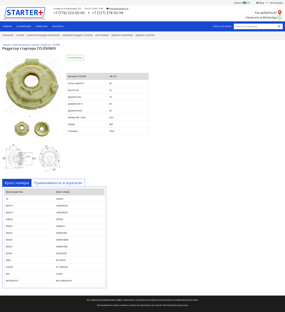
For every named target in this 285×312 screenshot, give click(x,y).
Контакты (57, 26)
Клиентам (41, 26)
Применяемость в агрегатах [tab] (58, 182)
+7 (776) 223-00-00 (69, 12)
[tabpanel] (32, 84)
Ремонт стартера (145, 35)
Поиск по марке (222, 26)
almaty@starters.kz (118, 8)
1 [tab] (29, 116)
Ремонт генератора (122, 35)
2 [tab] (34, 116)
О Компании (23, 26)
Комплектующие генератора (43, 35)
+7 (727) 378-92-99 (107, 12)
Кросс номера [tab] (17, 182)
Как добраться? (266, 13)
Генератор (7, 35)
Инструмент (102, 35)
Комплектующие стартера (77, 35)
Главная (7, 26)
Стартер (20, 35)
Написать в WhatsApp (261, 17)
